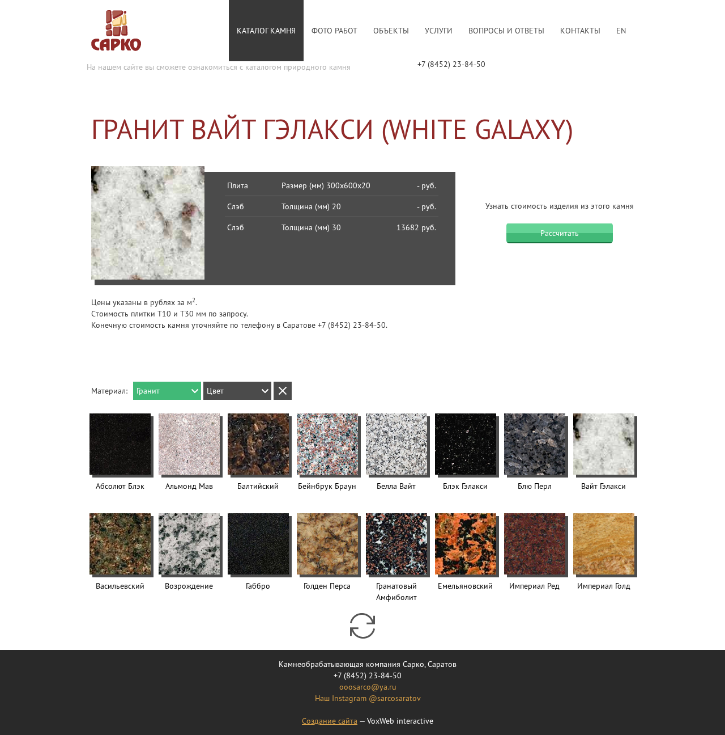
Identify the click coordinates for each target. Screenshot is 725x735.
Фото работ (334, 31)
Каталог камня (266, 31)
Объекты (391, 31)
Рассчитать (559, 233)
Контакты (580, 31)
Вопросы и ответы (506, 31)
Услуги (439, 31)
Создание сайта (329, 721)
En (621, 31)
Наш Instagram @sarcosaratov (368, 698)
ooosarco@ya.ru (367, 687)
